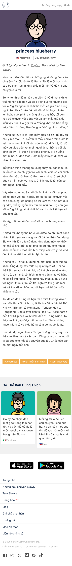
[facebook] (5, 556)
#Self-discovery (58, 361)
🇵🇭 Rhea (43, 444)
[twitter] (19, 556)
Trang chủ (9, 480)
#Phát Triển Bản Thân (33, 361)
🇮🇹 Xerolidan (9, 440)
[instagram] (12, 556)
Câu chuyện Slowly (45, 57)
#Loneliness (10, 361)
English (35, 65)
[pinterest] (26, 556)
